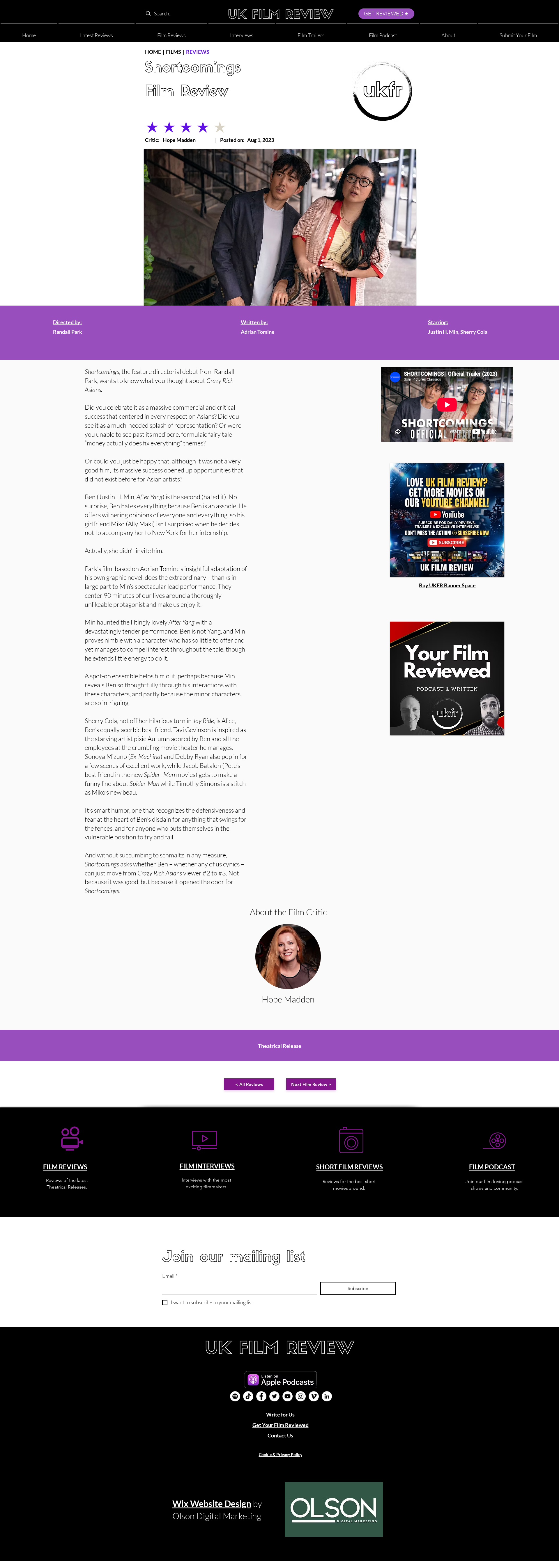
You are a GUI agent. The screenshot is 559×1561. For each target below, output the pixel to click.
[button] (448, 33)
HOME (153, 52)
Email (170, 1276)
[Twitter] (274, 1396)
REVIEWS (197, 52)
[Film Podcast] (235, 1396)
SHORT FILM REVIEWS (349, 1167)
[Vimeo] (314, 1396)
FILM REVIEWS (65, 1167)
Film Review (186, 92)
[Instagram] (301, 1396)
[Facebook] (261, 1396)
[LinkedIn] (327, 1396)
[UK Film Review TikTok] (248, 1396)
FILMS (173, 52)
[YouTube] (287, 1396)
